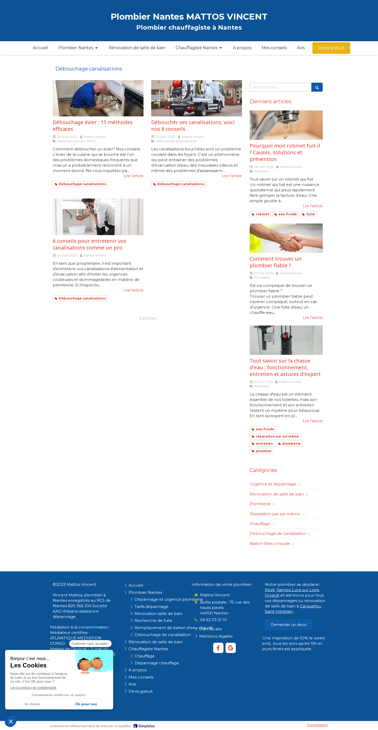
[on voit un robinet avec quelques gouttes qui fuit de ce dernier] (286, 125)
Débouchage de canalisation (278, 533)
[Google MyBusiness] (231, 648)
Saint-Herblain (279, 611)
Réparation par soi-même (275, 513)
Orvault (272, 595)
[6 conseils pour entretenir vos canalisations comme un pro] (98, 217)
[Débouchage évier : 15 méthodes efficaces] (98, 98)
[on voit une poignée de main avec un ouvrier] (286, 238)
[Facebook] (218, 648)
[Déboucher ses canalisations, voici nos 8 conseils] (196, 98)
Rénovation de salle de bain (277, 494)
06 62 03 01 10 (213, 619)
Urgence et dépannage (273, 484)
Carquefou (310, 606)
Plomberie (260, 503)
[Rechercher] (317, 87)
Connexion (317, 724)
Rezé (270, 589)
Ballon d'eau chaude (270, 543)
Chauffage (260, 523)
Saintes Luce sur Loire (298, 589)
